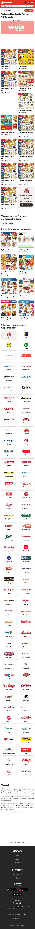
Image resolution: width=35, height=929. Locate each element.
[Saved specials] (25, 2)
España (4, 909)
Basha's (28, 805)
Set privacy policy (17, 918)
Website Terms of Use (17, 921)
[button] (28, 2)
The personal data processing (17, 925)
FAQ (17, 856)
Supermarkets (5, 793)
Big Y (23, 805)
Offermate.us (22, 914)
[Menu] (32, 2)
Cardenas (17, 805)
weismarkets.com (11, 797)
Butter (11, 224)
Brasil (19, 907)
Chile (23, 907)
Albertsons (4, 807)
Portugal (18, 909)
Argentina (14, 907)
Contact (17, 859)
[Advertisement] (17, 33)
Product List (17, 862)
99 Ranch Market (17, 807)
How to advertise (17, 875)
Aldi (32, 805)
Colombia (28, 907)
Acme (10, 807)
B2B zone (17, 878)
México (9, 909)
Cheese (4, 224)
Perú (13, 909)
